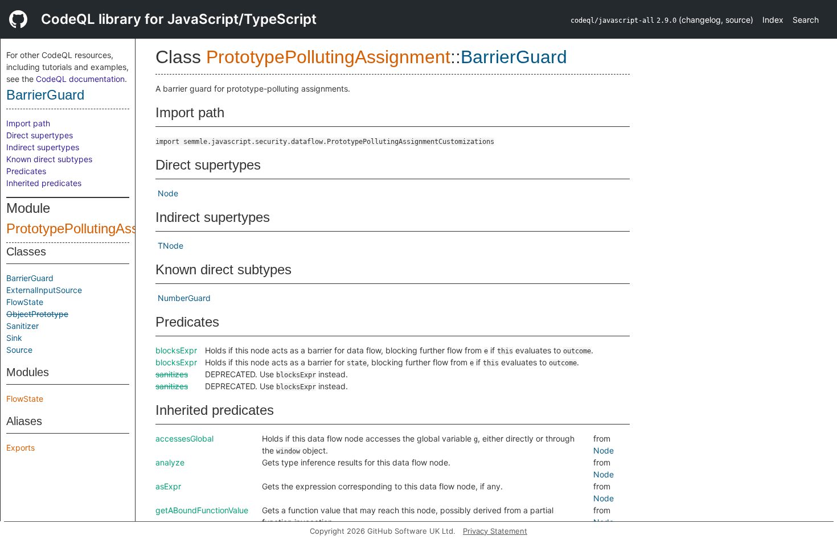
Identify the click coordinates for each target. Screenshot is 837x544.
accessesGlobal (184, 438)
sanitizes (171, 374)
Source (19, 350)
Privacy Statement (495, 530)
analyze (169, 462)
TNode (170, 245)
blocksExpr (176, 350)
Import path (28, 123)
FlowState (24, 302)
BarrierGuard (45, 94)
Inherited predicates (43, 183)
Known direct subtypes (49, 159)
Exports (20, 447)
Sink (14, 338)
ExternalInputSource (44, 290)
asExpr (168, 486)
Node (168, 193)
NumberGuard (184, 298)
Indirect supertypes (42, 147)
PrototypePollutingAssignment (96, 228)
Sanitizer (22, 326)
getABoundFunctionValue (201, 510)
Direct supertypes (39, 135)
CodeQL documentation (80, 79)
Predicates (26, 171)
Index (772, 19)
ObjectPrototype (37, 314)
